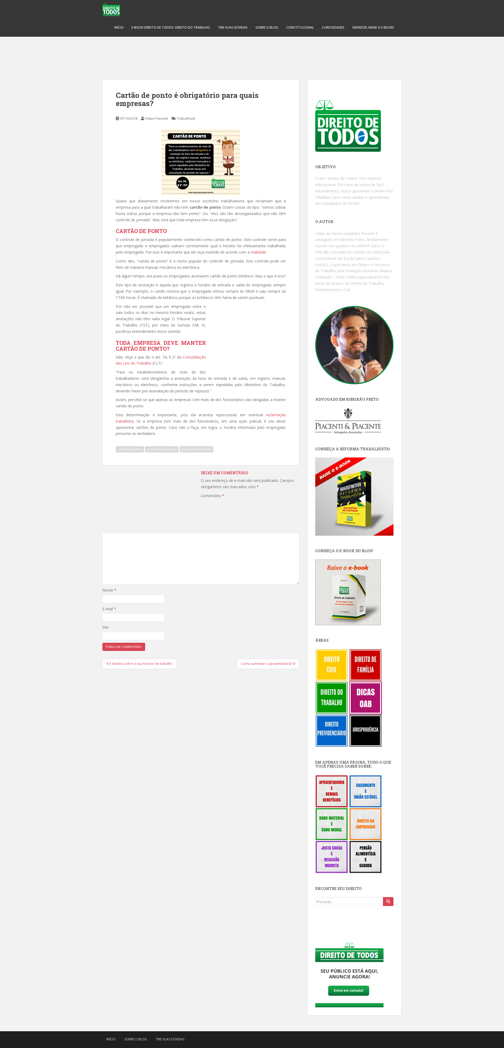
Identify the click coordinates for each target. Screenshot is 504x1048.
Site (105, 627)
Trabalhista (186, 118)
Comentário (212, 495)
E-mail (109, 608)
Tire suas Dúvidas (233, 27)
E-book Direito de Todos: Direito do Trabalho (171, 27)
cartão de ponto (130, 449)
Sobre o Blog (266, 27)
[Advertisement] (252, 55)
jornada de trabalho (196, 449)
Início (119, 27)
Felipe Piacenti (156, 118)
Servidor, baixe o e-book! (373, 27)
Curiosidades (333, 27)
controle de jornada (162, 449)
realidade (258, 252)
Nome (109, 590)
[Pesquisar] (388, 901)
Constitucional (300, 27)
